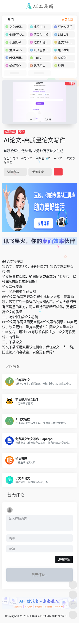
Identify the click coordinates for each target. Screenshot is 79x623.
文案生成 (10, 131)
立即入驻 (67, 19)
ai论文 (58, 158)
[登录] (67, 6)
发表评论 (64, 559)
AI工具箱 (32, 616)
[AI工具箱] (39, 5)
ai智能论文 (43, 158)
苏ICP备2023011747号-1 (52, 616)
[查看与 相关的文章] (3, 252)
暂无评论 (15, 494)
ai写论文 (26, 158)
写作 (21, 131)
